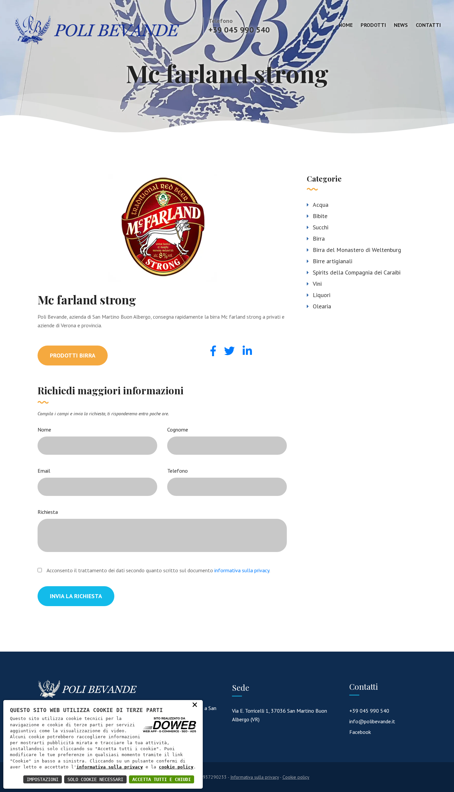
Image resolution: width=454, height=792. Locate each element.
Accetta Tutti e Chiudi (161, 779)
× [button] (195, 704)
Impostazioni (42, 779)
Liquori (321, 295)
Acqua (320, 204)
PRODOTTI (373, 25)
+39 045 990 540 (239, 30)
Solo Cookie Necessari (95, 779)
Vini (317, 283)
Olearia (322, 306)
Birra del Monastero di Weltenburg (357, 250)
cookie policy (176, 766)
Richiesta (48, 512)
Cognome (177, 429)
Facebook (360, 732)
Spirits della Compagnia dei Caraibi (356, 272)
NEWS (401, 25)
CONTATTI (428, 25)
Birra (319, 238)
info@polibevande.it (372, 721)
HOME (346, 25)
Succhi (320, 227)
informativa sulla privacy (241, 570)
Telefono (177, 470)
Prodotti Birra (72, 355)
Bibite (320, 216)
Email (44, 470)
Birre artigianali (332, 261)
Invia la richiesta (76, 596)
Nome (44, 429)
